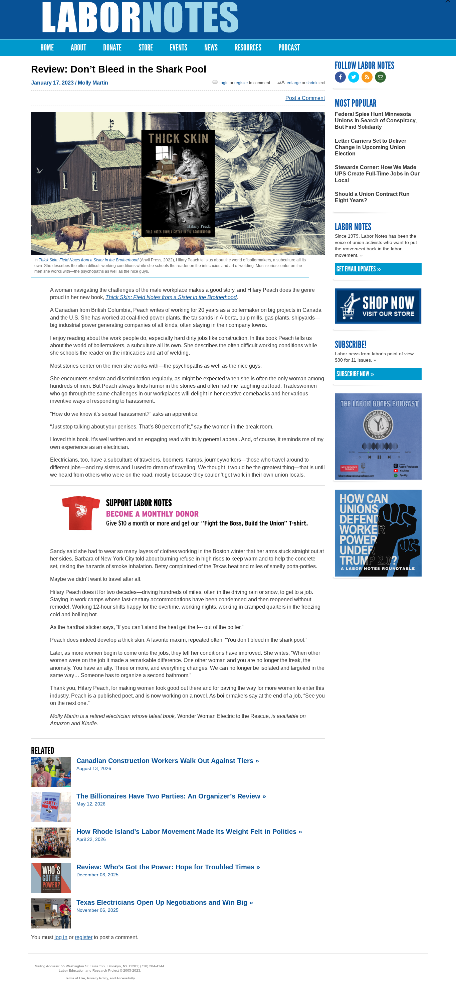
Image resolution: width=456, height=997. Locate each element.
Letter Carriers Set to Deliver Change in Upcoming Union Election (370, 147)
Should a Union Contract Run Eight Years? (372, 197)
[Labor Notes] (140, 17)
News (211, 47)
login (224, 83)
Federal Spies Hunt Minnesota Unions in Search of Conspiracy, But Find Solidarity (376, 120)
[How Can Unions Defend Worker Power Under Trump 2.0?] (378, 573)
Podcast (289, 47)
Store (146, 47)
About (78, 47)
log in (60, 937)
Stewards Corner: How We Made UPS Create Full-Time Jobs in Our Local (377, 173)
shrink (311, 83)
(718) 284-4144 (152, 966)
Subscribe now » (355, 374)
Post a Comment (305, 98)
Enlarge (294, 83)
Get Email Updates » (358, 269)
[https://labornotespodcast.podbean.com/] (378, 476)
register (241, 83)
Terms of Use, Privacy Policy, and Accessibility (100, 978)
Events (178, 47)
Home (47, 47)
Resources (248, 47)
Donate (112, 47)
